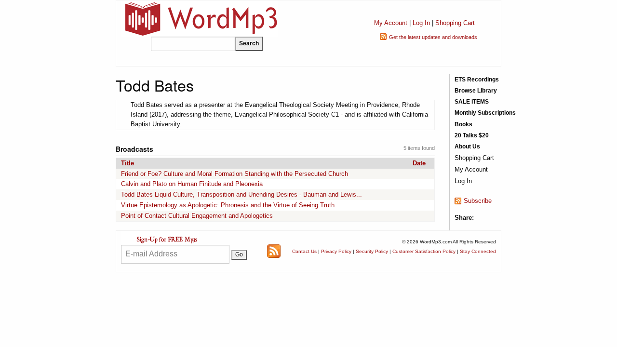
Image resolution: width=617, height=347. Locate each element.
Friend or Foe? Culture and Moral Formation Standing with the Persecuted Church (234, 173)
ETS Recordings (477, 79)
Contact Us (304, 251)
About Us (467, 146)
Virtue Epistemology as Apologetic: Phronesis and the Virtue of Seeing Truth (228, 205)
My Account (390, 23)
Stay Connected (478, 251)
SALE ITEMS (472, 101)
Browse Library (476, 90)
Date (419, 163)
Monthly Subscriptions (485, 112)
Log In (421, 23)
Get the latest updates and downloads (433, 37)
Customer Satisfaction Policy (424, 251)
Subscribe (478, 200)
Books (463, 124)
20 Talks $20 (472, 135)
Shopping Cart (455, 23)
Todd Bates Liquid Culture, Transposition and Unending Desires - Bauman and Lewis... (241, 194)
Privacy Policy (336, 251)
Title (127, 163)
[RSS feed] (274, 250)
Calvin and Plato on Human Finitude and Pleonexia (192, 183)
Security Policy (372, 251)
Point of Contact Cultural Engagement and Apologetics (197, 215)
